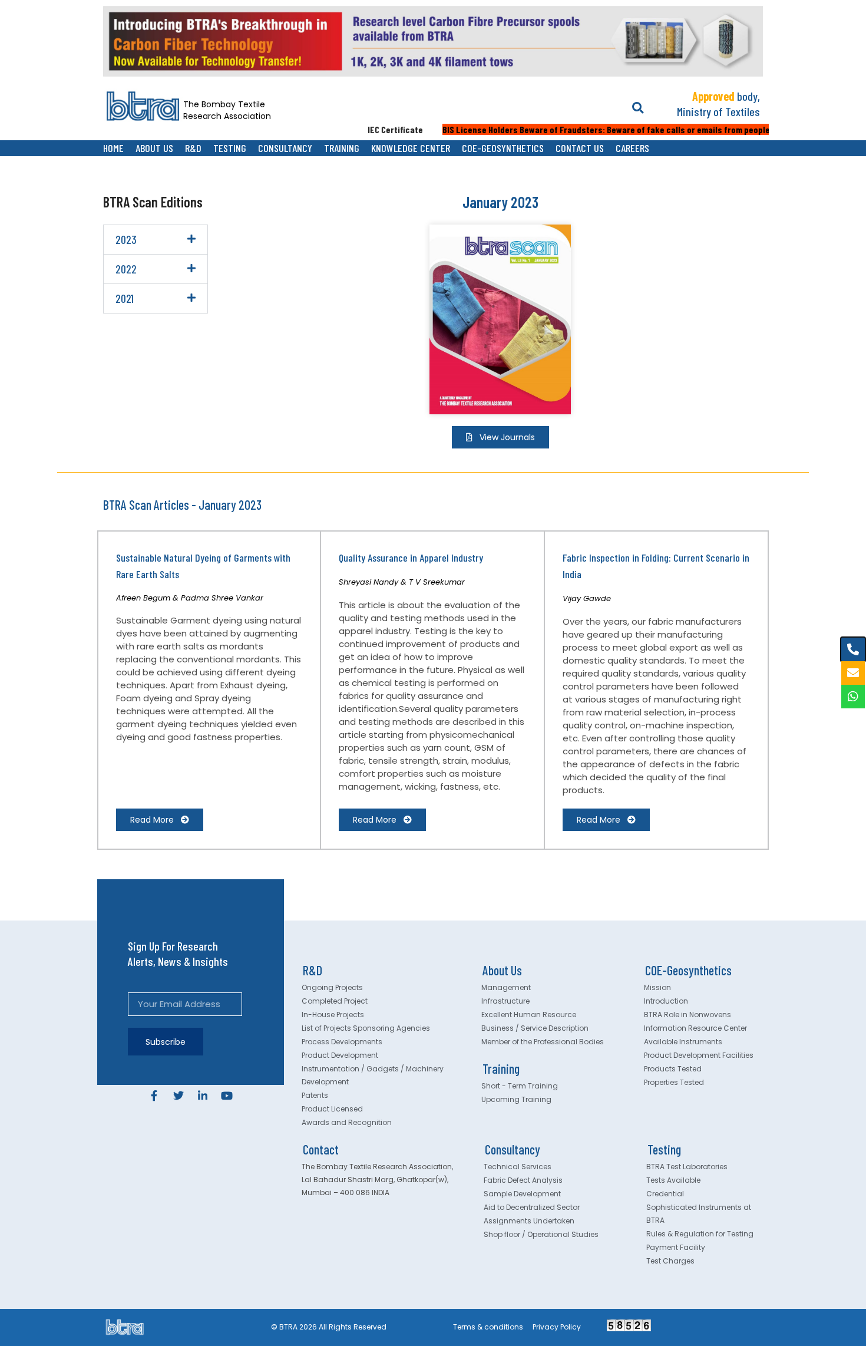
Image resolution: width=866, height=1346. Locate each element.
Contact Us (580, 147)
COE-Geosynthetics (503, 147)
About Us (154, 147)
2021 (124, 298)
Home (113, 147)
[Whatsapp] (853, 696)
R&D (193, 147)
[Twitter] (178, 1095)
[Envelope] (853, 673)
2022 (126, 269)
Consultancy (285, 147)
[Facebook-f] (154, 1095)
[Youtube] (226, 1095)
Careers (632, 147)
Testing (229, 147)
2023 (126, 239)
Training (341, 147)
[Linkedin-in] (202, 1095)
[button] (637, 108)
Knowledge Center (410, 147)
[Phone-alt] (853, 649)
